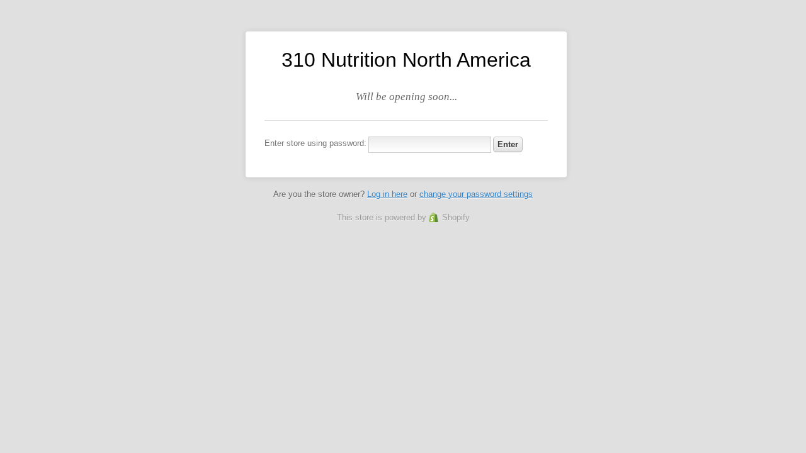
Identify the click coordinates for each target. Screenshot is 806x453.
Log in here (387, 194)
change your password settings (476, 194)
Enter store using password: (315, 143)
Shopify (456, 217)
